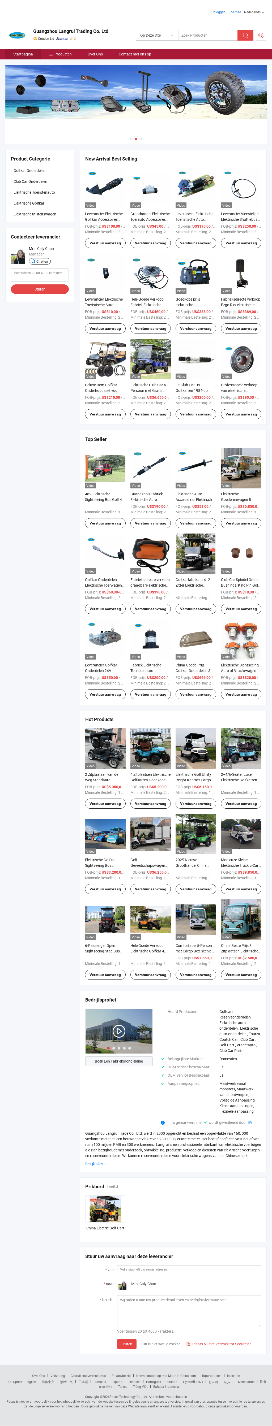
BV (250, 1122)
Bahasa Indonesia (166, 1386)
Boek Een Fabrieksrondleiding (119, 1061)
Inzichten (233, 1375)
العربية (228, 1382)
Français (100, 1382)
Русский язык (193, 1382)
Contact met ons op (135, 54)
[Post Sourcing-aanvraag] (261, 35)
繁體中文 (66, 1382)
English (31, 1382)
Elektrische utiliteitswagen (35, 213)
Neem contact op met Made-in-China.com (166, 1375)
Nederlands (246, 1382)
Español (117, 1382)
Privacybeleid (121, 1375)
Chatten (42, 261)
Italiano (172, 1382)
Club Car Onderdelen (30, 181)
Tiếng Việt (140, 1386)
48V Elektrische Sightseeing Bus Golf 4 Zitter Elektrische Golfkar (105, 499)
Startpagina (23, 54)
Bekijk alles (94, 1163)
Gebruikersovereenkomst (88, 1375)
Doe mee (234, 12)
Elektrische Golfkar (29, 203)
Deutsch (135, 1382)
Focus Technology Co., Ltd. (129, 1396)
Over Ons (95, 54)
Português (153, 1382)
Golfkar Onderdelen (29, 170)
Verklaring (57, 1375)
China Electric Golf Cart (105, 1227)
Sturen (126, 1343)
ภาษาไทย (105, 1386)
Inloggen (219, 12)
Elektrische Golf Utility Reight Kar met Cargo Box (193, 780)
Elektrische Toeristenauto (34, 192)
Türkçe (122, 1386)
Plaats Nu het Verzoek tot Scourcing (219, 1343)
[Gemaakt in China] (39, 10)
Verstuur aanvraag (105, 243)
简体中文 (48, 1382)
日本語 (83, 1382)
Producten (63, 54)
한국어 (213, 1382)
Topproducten (212, 1375)
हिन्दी (263, 1382)
